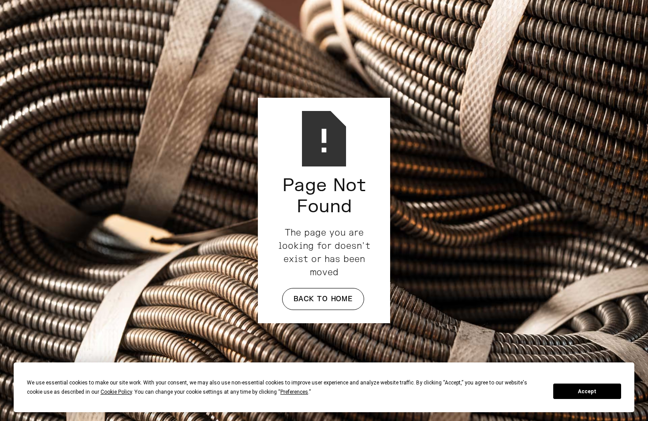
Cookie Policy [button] (116, 392)
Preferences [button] (294, 392)
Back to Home (323, 299)
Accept (587, 391)
